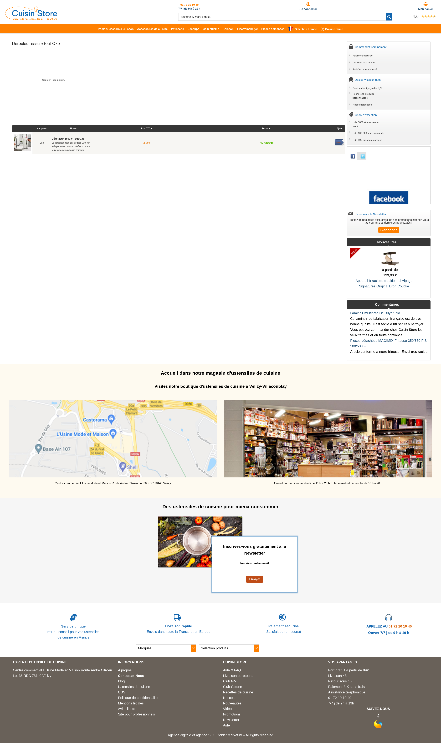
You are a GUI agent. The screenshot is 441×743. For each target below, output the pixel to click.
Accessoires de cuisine (152, 29)
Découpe (193, 29)
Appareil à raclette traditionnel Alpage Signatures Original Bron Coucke (384, 283)
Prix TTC (145, 128)
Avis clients (126, 709)
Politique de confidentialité (138, 698)
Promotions (231, 714)
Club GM (230, 681)
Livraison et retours (238, 676)
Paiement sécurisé (362, 55)
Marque (41, 128)
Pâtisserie (177, 29)
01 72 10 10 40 (189, 4)
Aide (226, 725)
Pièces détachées (272, 29)
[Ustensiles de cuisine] (31, 19)
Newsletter (231, 720)
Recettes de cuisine (238, 692)
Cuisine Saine (334, 29)
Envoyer (254, 579)
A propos (125, 670)
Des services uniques (368, 79)
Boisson (228, 29)
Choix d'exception (366, 115)
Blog (121, 681)
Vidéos (228, 709)
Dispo (265, 128)
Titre (72, 128)
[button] (389, 16)
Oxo (42, 142)
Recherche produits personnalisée (363, 95)
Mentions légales (131, 703)
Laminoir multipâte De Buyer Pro (375, 313)
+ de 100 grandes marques (367, 140)
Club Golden (232, 687)
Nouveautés (387, 242)
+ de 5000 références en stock (365, 124)
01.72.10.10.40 (339, 698)
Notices (228, 698)
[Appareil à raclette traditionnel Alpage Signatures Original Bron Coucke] (390, 257)
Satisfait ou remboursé (364, 69)
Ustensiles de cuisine (134, 687)
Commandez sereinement (370, 47)
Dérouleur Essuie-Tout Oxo (68, 138)
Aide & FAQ (232, 670)
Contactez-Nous (131, 676)
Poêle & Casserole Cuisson (116, 29)
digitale (185, 735)
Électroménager (247, 29)
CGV (121, 692)
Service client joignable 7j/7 (367, 88)
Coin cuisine (211, 29)
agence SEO (206, 735)
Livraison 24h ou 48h (363, 62)
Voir (338, 142)
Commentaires (387, 304)
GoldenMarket (228, 735)
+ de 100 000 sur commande (368, 133)
